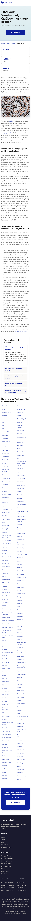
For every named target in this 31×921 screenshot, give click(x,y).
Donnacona (20, 468)
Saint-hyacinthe (6, 441)
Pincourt (4, 655)
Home (3, 837)
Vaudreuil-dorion (7, 509)
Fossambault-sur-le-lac (22, 735)
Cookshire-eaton (22, 504)
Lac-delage (20, 763)
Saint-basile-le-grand (6, 631)
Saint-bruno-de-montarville (6, 536)
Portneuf (19, 626)
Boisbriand (5, 532)
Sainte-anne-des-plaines (7, 645)
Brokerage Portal (6, 847)
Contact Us (4, 844)
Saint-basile (20, 690)
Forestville (20, 613)
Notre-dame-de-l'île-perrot (7, 708)
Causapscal (20, 694)
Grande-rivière (21, 593)
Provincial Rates (21, 890)
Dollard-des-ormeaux (5, 470)
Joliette (4, 589)
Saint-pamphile (21, 674)
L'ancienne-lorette (7, 627)
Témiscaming (21, 703)
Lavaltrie (4, 665)
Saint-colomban (6, 668)
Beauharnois (5, 694)
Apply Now (4, 828)
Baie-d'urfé (20, 571)
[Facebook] (15, 916)
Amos (4, 675)
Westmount (5, 583)
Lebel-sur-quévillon (22, 716)
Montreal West (21, 516)
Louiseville (20, 412)
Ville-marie (20, 684)
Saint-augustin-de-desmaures (7, 613)
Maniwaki (20, 557)
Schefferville (20, 779)
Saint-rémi (20, 422)
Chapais (19, 740)
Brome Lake (20, 488)
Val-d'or (4, 515)
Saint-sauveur (6, 731)
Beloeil (4, 576)
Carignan (4, 769)
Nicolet (4, 772)
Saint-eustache (6, 481)
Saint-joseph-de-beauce (22, 529)
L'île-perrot (5, 713)
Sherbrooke (5, 453)
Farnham (4, 765)
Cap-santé (20, 632)
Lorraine (4, 744)
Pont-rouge (5, 759)
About (3, 839)
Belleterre (20, 772)
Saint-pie (19, 495)
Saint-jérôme (6, 450)
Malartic (19, 600)
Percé (18, 606)
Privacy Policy (8, 913)
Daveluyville (20, 749)
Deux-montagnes (7, 617)
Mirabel (4, 491)
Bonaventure (20, 659)
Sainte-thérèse (6, 540)
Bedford (19, 677)
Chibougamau (21, 409)
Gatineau (4, 415)
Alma (3, 522)
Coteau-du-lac (21, 442)
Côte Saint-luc (6, 512)
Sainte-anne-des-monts (22, 438)
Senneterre (20, 636)
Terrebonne (5, 456)
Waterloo (19, 536)
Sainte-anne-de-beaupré (21, 652)
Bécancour (5, 685)
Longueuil (5, 428)
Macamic (19, 671)
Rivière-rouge (21, 533)
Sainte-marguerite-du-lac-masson (22, 667)
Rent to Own (4, 874)
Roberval (4, 719)
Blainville (4, 406)
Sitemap (24, 913)
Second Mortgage (6, 866)
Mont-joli (19, 448)
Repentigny (5, 435)
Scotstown (20, 766)
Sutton (19, 561)
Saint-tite (19, 567)
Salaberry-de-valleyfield (6, 502)
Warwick (19, 524)
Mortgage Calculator (7, 882)
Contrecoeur (20, 472)
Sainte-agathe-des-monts (7, 723)
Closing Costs (5, 871)
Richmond (20, 610)
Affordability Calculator (7, 885)
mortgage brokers (7, 133)
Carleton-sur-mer (22, 554)
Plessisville (20, 445)
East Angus (20, 580)
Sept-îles (4, 547)
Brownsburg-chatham (20, 426)
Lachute (4, 678)
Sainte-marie (6, 672)
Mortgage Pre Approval (7, 856)
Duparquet (20, 756)
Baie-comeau (6, 563)
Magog (4, 553)
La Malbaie (5, 756)
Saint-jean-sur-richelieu (6, 446)
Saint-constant (6, 556)
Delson (19, 415)
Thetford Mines (6, 543)
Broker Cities (5, 43)
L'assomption (6, 579)
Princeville (20, 481)
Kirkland (4, 570)
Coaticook (5, 747)
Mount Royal (5, 596)
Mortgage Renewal (6, 861)
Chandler (4, 778)
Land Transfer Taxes (7, 890)
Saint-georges (6, 519)
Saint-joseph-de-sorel (22, 730)
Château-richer (21, 574)
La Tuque (5, 704)
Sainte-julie (5, 529)
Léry (18, 713)
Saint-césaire (21, 485)
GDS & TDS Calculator (7, 887)
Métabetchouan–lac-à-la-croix (22, 543)
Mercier (4, 698)
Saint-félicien (6, 716)
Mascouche (5, 488)
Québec (13, 43)
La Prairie (5, 560)
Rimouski (4, 474)
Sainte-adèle (5, 691)
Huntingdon (20, 697)
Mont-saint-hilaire (7, 609)
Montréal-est (20, 584)
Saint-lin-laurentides (8, 620)
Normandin (20, 619)
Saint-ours (20, 726)
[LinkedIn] (12, 916)
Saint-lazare (5, 602)
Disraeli (19, 687)
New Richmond (21, 577)
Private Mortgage (6, 863)
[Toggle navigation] (28, 3)
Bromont (19, 406)
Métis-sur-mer (21, 759)
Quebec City (5, 432)
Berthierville (20, 548)
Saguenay (5, 438)
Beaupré (19, 603)
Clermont (19, 623)
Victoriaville (5, 484)
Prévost (4, 688)
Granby (4, 419)
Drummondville (6, 412)
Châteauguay (6, 478)
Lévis (3, 425)
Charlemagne (21, 478)
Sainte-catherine (7, 624)
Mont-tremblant (6, 737)
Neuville (19, 564)
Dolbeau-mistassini (7, 652)
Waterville (20, 720)
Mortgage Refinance (7, 858)
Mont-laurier (5, 662)
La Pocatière (20, 539)
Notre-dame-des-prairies (7, 751)
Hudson (19, 508)
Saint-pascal (20, 587)
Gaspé (4, 640)
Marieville (5, 728)
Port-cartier (20, 452)
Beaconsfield (6, 592)
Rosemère (5, 659)
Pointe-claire (5, 525)
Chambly (4, 550)
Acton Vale (5, 782)
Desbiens (19, 746)
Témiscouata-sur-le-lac (23, 512)
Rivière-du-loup (6, 599)
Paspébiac (20, 616)
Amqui (19, 458)
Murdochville (20, 753)
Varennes (5, 573)
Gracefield (20, 707)
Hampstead (20, 430)
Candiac (4, 586)
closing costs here (21, 331)
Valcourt (19, 710)
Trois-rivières (6, 460)
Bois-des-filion (6, 741)
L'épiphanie (20, 501)
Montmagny (5, 701)
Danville (19, 551)
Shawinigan (5, 466)
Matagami (20, 743)
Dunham (19, 590)
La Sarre (4, 775)
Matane (4, 649)
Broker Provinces (21, 885)
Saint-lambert (6, 566)
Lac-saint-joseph (22, 776)
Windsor (19, 498)
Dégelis (19, 629)
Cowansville (5, 681)
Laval (3, 422)
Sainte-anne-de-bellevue (21, 520)
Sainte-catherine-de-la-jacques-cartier (22, 463)
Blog (2, 842)
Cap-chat (19, 680)
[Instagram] (18, 916)
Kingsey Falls (20, 723)
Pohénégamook (21, 662)
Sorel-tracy (5, 506)
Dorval (4, 605)
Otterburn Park (6, 762)
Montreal (4, 463)
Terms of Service (17, 913)
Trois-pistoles (21, 597)
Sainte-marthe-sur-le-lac (7, 636)
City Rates (20, 887)
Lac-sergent (20, 769)
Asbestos (19, 433)
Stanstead (20, 647)
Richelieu (19, 491)
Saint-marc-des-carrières (21, 643)
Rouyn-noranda (6, 494)
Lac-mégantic (21, 475)
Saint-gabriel (20, 656)
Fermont (19, 639)
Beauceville (20, 455)
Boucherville (5, 497)
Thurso (19, 700)
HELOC (3, 868)
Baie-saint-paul (21, 419)
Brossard (4, 409)
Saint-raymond (6, 734)
